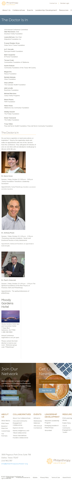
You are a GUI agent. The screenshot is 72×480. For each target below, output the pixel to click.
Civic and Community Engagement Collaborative (20, 423)
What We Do (5, 420)
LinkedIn (43, 3)
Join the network (9, 392)
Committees (5, 431)
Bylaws (35, 477)
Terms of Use (55, 477)
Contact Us (53, 3)
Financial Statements (23, 477)
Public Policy (66, 423)
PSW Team (5, 423)
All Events (37, 418)
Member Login (64, 3)
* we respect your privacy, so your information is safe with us (54, 384)
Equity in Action (18, 428)
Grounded (48, 430)
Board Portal (67, 477)
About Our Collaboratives (21, 418)
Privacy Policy (44, 477)
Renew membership (10, 398)
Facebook (37, 3)
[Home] (9, 5)
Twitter (40, 3)
